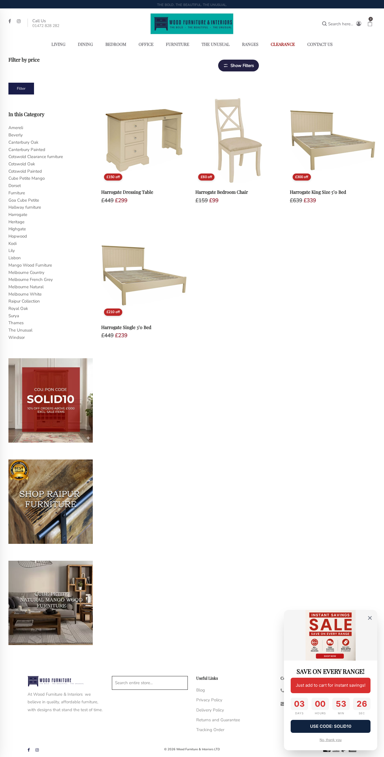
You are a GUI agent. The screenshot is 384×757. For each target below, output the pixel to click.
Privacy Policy (209, 700)
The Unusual (20, 330)
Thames (16, 323)
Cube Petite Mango (26, 178)
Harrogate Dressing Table (127, 192)
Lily (11, 250)
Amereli (15, 127)
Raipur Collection (24, 301)
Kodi (12, 243)
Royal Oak (18, 308)
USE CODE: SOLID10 (330, 726)
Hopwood (17, 236)
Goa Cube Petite (23, 200)
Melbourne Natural (26, 287)
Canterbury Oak (23, 142)
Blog (200, 690)
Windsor (16, 337)
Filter (21, 88)
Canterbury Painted (26, 149)
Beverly (15, 135)
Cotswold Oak (21, 164)
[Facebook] (10, 21)
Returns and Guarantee (218, 720)
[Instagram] (19, 21)
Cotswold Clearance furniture (35, 156)
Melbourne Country (26, 272)
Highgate (17, 229)
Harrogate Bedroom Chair (221, 192)
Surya (13, 316)
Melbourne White (25, 294)
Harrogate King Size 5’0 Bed (318, 192)
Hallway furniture (24, 207)
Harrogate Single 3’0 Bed (126, 327)
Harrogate (17, 214)
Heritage (16, 222)
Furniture (16, 193)
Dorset (14, 185)
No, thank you (331, 740)
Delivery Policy (210, 710)
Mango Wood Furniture (30, 265)
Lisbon (14, 258)
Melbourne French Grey (30, 279)
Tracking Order (210, 730)
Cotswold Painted (25, 171)
